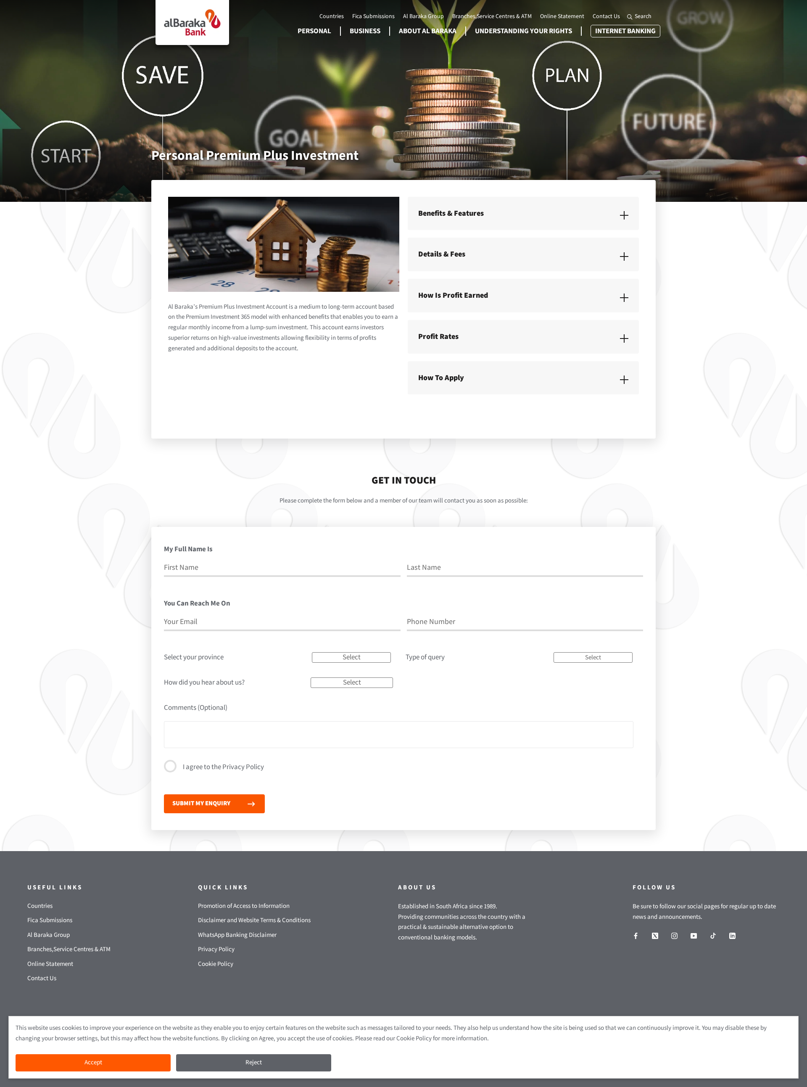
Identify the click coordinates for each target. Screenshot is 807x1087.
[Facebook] (636, 936)
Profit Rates (438, 336)
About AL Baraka (427, 31)
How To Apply (441, 378)
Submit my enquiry (201, 803)
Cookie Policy (215, 964)
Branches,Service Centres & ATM (492, 16)
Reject (253, 1062)
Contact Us (606, 16)
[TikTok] (713, 936)
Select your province (194, 657)
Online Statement (562, 16)
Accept (93, 1062)
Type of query (425, 657)
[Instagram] (674, 936)
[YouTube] (694, 936)
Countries (331, 16)
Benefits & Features (451, 213)
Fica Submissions (373, 16)
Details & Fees (441, 254)
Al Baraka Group (423, 16)
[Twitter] (655, 936)
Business (365, 31)
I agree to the (223, 767)
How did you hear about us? (204, 682)
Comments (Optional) (195, 707)
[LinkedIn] (732, 936)
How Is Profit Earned (453, 295)
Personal (314, 31)
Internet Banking (623, 31)
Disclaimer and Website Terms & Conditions (254, 920)
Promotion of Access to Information (244, 906)
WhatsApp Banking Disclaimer (237, 935)
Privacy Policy (243, 767)
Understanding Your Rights (523, 31)
